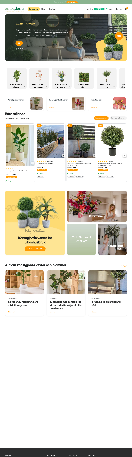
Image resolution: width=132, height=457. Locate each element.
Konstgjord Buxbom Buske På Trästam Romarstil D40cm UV (110, 164)
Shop (43, 9)
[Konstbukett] (97, 206)
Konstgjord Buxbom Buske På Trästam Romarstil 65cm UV (79, 164)
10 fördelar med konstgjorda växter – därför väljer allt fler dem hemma (66, 305)
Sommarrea (33, 9)
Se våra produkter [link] (34, 249)
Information (72, 455)
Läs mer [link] (11, 312)
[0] (125, 9)
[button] (19, 43)
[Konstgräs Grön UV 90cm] (50, 141)
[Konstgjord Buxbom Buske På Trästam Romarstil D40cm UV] (112, 141)
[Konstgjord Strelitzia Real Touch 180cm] (20, 145)
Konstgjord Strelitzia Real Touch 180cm (18, 171)
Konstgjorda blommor (118, 118)
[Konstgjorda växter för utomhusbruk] (35, 223)
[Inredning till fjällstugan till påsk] (107, 282)
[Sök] (117, 9)
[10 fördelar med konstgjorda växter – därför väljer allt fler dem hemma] (66, 282)
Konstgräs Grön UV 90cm (45, 163)
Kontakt (52, 9)
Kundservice (52, 455)
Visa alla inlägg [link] (120, 266)
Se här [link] (10, 107)
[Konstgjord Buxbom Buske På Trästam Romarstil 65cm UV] (81, 141)
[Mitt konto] (121, 9)
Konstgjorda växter (101, 118)
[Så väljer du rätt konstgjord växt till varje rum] (24, 282)
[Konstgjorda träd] (112, 239)
